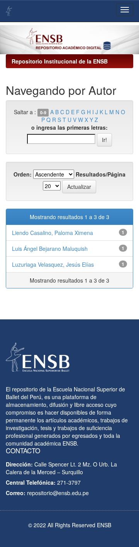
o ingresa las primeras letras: (69, 127)
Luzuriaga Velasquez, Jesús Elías (53, 264)
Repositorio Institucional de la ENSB (60, 61)
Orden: (23, 174)
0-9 (43, 112)
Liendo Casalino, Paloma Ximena (52, 233)
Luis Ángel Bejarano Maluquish (50, 248)
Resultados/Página (100, 174)
